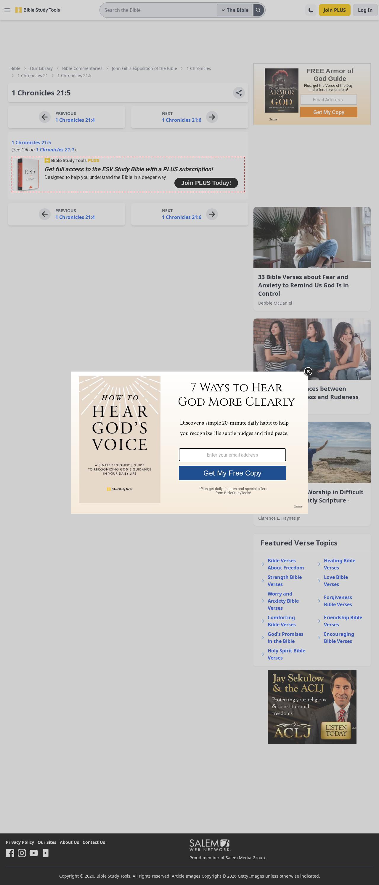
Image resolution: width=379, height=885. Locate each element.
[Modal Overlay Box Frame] (189, 443)
